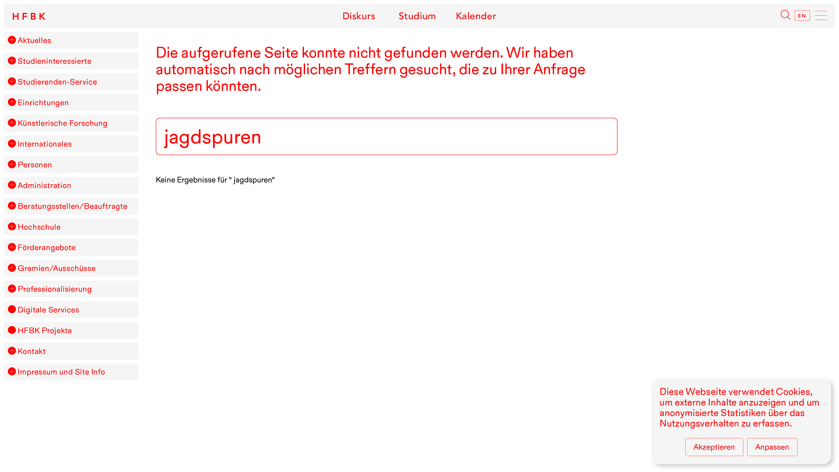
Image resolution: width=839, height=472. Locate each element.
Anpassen (772, 447)
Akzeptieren (714, 447)
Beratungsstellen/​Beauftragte (72, 206)
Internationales (45, 143)
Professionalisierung (55, 289)
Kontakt (32, 351)
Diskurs (359, 16)
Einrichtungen (43, 102)
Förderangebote (47, 247)
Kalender (476, 16)
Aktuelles (34, 40)
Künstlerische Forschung (62, 123)
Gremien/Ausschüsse (56, 268)
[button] (12, 40)
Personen (35, 164)
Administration (44, 185)
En (802, 15)
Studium (417, 16)
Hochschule (39, 226)
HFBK (30, 16)
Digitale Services (48, 309)
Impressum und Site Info (61, 371)
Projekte (45, 330)
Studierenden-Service (57, 81)
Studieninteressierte (54, 61)
